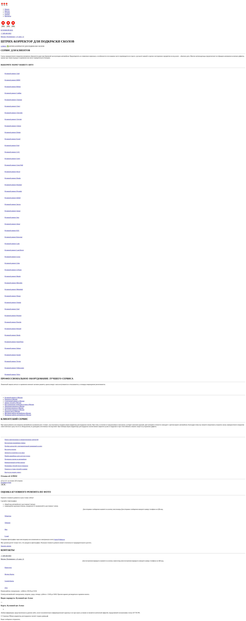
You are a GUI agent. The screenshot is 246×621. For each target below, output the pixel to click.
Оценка (7, 14)
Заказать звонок (6, 546)
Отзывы (7, 12)
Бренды (7, 11)
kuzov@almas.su (59, 539)
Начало (7, 9)
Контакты (8, 16)
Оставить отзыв (6, 482)
